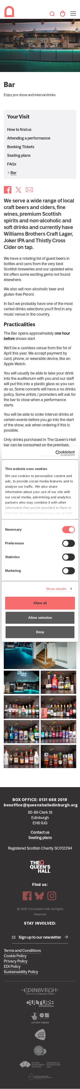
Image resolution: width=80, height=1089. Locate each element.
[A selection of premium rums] (58, 682)
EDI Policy (12, 966)
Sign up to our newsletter (40, 937)
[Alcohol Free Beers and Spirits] (21, 731)
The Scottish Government (40, 1017)
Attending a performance (28, 138)
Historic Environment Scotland (40, 1064)
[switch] (68, 543)
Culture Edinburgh (40, 1003)
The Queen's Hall (10, 11)
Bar (13, 173)
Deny (40, 632)
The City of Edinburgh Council (40, 991)
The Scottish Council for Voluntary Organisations (40, 1034)
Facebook (27, 895)
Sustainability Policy (21, 972)
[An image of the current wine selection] (58, 707)
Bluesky (39, 895)
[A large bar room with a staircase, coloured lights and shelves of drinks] (40, 645)
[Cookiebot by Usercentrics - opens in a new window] (56, 453)
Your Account (62, 13)
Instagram (51, 895)
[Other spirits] (21, 756)
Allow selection (40, 617)
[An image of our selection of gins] (21, 707)
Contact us (40, 832)
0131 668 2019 (53, 800)
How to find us (19, 129)
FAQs (11, 164)
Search (52, 13)
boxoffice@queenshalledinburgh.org (41, 805)
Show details (56, 589)
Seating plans (18, 155)
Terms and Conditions (22, 950)
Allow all (40, 603)
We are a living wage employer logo (40, 1051)
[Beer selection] (58, 731)
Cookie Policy (15, 956)
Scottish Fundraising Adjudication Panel (40, 1076)
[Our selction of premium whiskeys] (58, 756)
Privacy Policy (16, 961)
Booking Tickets (20, 147)
